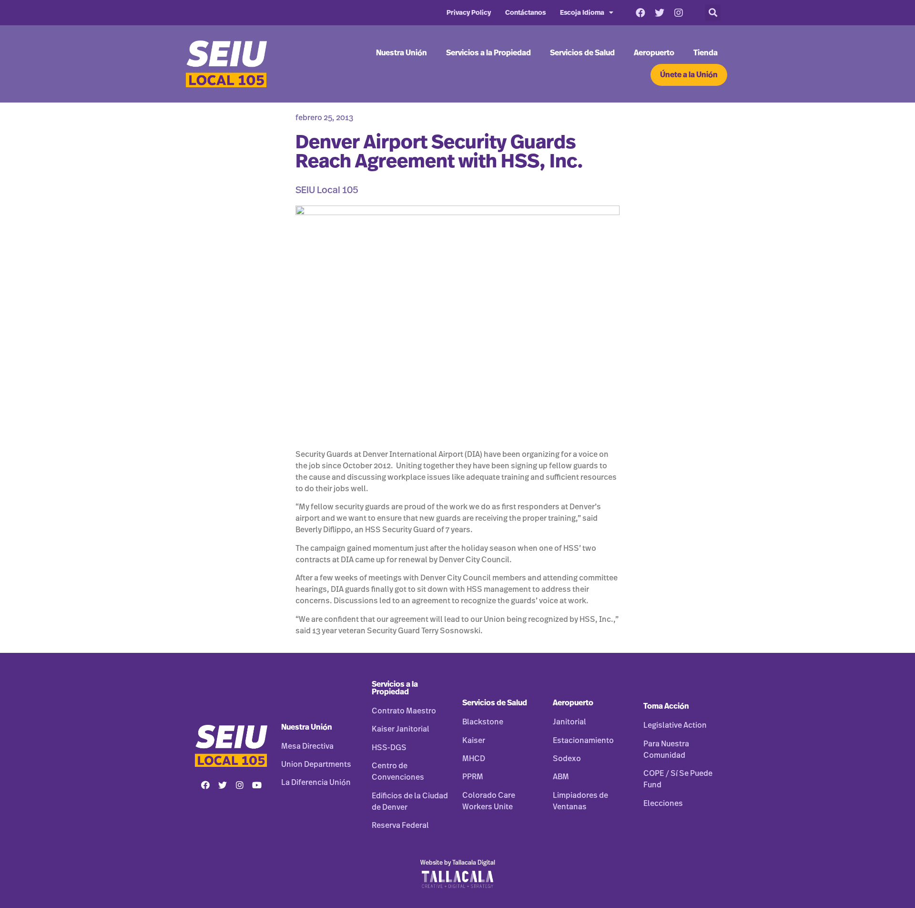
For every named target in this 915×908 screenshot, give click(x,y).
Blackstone (482, 722)
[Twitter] (659, 13)
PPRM (472, 777)
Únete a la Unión (689, 75)
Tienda (705, 53)
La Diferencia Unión (316, 782)
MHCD (473, 759)
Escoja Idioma (582, 13)
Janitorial (569, 722)
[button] (713, 13)
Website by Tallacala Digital (457, 863)
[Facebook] (640, 13)
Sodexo (567, 759)
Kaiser (473, 740)
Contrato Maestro (404, 711)
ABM (561, 777)
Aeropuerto (654, 53)
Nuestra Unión (401, 53)
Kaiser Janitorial (400, 729)
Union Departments (316, 764)
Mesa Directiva (307, 746)
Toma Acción (666, 706)
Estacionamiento (583, 740)
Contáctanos (525, 13)
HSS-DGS (389, 748)
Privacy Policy (469, 13)
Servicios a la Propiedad (488, 53)
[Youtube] (256, 785)
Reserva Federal (400, 825)
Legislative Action (675, 725)
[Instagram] (678, 13)
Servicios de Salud (582, 53)
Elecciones (663, 803)
